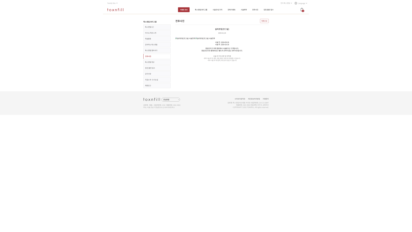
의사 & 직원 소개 (150, 33)
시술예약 (244, 9)
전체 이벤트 (232, 9)
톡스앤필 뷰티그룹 (201, 9)
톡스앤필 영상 (149, 62)
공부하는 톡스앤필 (151, 44)
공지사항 (148, 74)
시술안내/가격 (217, 9)
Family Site (111, 3)
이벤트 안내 (183, 10)
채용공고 (148, 85)
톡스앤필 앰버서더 (151, 50)
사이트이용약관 (240, 99)
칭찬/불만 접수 (269, 9)
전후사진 (255, 9)
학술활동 (148, 38)
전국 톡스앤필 (285, 3)
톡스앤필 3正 (149, 27)
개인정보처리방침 (254, 99)
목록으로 (264, 21)
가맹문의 (266, 99)
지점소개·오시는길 (151, 80)
